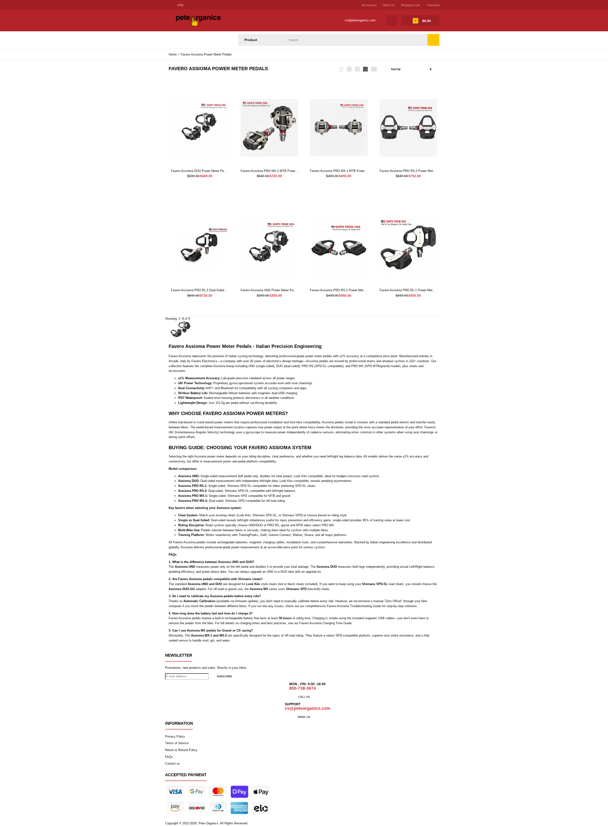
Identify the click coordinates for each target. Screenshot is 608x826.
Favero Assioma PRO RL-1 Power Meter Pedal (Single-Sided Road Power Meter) (435, 290)
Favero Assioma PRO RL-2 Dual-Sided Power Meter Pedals (212, 290)
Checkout (433, 5)
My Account (369, 5)
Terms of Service (177, 743)
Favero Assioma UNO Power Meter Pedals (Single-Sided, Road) (284, 290)
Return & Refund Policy (181, 750)
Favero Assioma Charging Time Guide (325, 623)
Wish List (388, 5)
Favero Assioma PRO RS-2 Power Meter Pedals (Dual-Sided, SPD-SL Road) (432, 171)
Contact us (172, 763)
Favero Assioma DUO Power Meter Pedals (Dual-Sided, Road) (213, 171)
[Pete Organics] (198, 25)
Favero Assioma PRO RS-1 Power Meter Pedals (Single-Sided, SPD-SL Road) (364, 290)
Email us (304, 716)
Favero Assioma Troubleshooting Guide (354, 606)
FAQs (169, 757)
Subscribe (224, 676)
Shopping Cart (410, 5)
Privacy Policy (175, 736)
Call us (304, 696)
